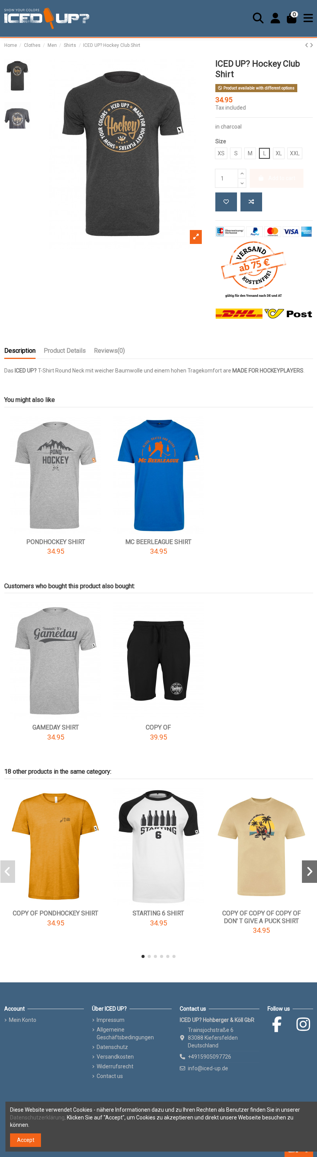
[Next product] (311, 45)
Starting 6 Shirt (158, 913)
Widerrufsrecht (115, 1066)
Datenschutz (112, 1047)
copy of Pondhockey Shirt (55, 913)
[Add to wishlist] (226, 201)
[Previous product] (307, 45)
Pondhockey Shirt (55, 542)
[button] (143, 956)
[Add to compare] (251, 201)
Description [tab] (20, 350)
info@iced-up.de (208, 1068)
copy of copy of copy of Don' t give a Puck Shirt (261, 917)
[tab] (109, 352)
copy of (158, 727)
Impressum (110, 1020)
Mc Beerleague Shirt (158, 542)
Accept (25, 1140)
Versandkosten (115, 1057)
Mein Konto (22, 1020)
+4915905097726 (209, 1057)
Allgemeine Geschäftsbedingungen (125, 1033)
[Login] (275, 18)
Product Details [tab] (65, 350)
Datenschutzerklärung (37, 1117)
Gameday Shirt (55, 727)
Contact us (110, 1076)
